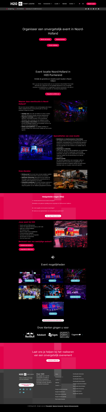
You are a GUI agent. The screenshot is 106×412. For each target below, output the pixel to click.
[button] (23, 334)
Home (39, 3)
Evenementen (47, 3)
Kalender (65, 3)
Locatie (56, 3)
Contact (71, 3)
